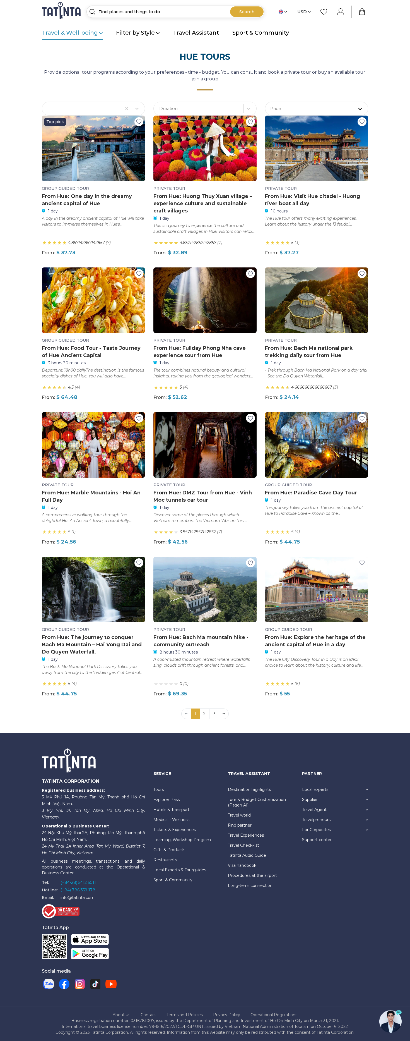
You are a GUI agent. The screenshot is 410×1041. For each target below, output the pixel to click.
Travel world (239, 815)
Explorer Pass (166, 799)
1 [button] (195, 713)
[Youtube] (111, 984)
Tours (158, 789)
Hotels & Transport (171, 809)
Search (246, 11)
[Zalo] (48, 984)
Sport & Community (260, 32)
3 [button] (214, 713)
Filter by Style (135, 32)
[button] (224, 714)
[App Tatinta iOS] (90, 940)
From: (48, 252)
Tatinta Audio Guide (247, 855)
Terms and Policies (185, 1014)
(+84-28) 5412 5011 (78, 882)
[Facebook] (64, 984)
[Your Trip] (362, 12)
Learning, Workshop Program (182, 839)
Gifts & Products (169, 849)
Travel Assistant (196, 32)
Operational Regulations (273, 1014)
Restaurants (165, 859)
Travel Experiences (246, 835)
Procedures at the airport (252, 875)
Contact (148, 1014)
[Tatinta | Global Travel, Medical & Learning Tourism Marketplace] (62, 11)
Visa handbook (242, 865)
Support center (317, 839)
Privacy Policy (226, 1014)
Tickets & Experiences (174, 829)
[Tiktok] (95, 984)
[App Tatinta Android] (90, 954)
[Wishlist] (324, 12)
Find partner (240, 825)
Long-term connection (250, 885)
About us (121, 1014)
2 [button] (204, 713)
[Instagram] (79, 984)
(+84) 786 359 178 (78, 889)
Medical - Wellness (171, 819)
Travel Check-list (243, 845)
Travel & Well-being (70, 32)
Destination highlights (249, 789)
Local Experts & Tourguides (179, 869)
